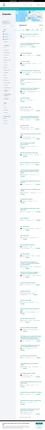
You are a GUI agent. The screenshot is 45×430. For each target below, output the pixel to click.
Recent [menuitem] (19, 30)
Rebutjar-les (39, 425)
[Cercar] (31, 5)
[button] (4, 30)
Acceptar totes (39, 423)
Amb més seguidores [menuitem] (37, 30)
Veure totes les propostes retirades (25, 417)
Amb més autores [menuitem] (41, 29)
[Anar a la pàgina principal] (9, 5)
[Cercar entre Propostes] (11, 26)
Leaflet (36, 21)
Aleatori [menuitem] (16, 30)
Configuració (39, 427)
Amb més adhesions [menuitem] (28, 30)
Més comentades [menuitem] (32, 30)
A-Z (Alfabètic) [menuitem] (23, 30)
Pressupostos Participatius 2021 (8, 8)
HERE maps (40, 21)
